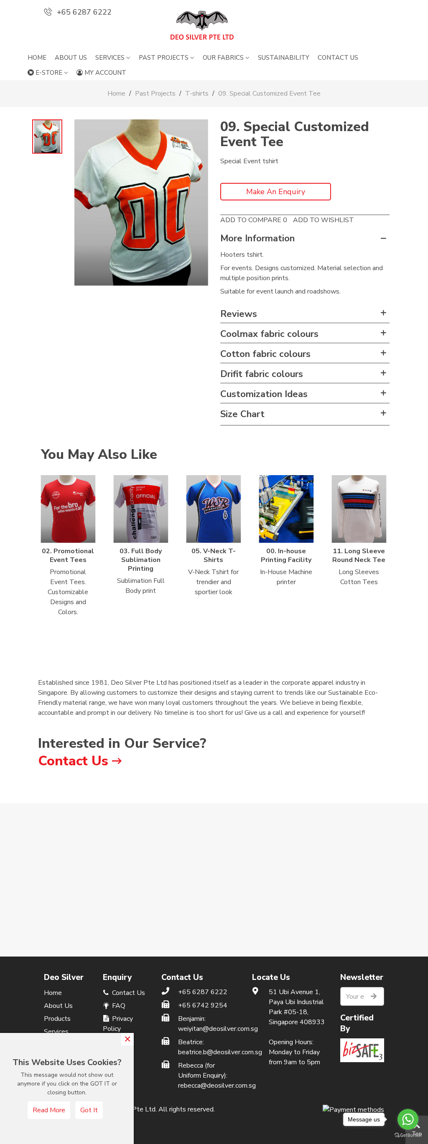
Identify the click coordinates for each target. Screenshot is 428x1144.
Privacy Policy (118, 1023)
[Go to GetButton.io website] (408, 1135)
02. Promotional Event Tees (68, 555)
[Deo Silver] (214, 25)
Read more (49, 1110)
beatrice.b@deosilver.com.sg (208, 1052)
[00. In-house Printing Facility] (286, 509)
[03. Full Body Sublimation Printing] (141, 509)
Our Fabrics (223, 57)
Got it (89, 1110)
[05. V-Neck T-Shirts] (213, 509)
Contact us (338, 57)
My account (105, 72)
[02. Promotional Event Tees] (68, 509)
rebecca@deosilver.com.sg (208, 1085)
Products (57, 1018)
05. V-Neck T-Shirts (213, 555)
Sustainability (283, 57)
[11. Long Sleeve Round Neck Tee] (359, 509)
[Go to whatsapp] (407, 1119)
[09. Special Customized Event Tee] (141, 202)
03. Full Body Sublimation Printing (141, 560)
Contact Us (73, 761)
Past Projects (164, 57)
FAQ (117, 1005)
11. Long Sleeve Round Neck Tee (358, 555)
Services (110, 57)
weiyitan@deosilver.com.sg (208, 1028)
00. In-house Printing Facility (286, 555)
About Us (71, 57)
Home (37, 57)
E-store (49, 72)
